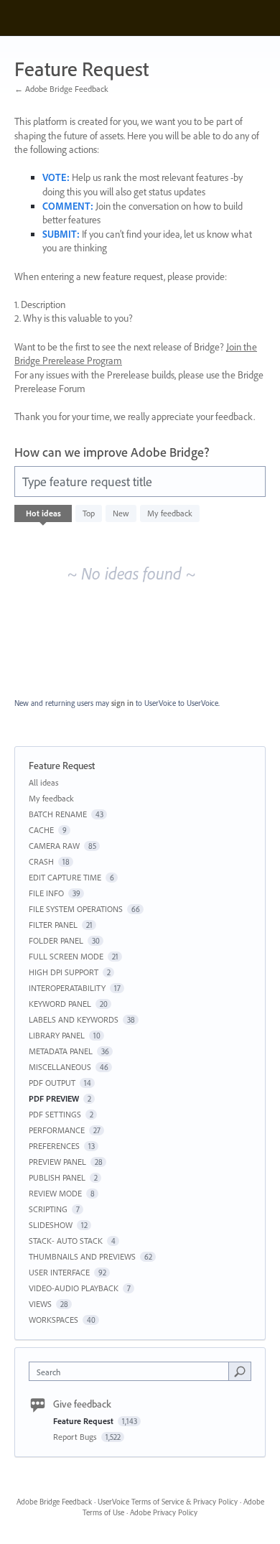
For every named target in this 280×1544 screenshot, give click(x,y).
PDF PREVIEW (54, 1098)
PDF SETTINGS (55, 1114)
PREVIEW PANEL (57, 1161)
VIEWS (40, 1303)
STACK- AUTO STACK (66, 1240)
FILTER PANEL (53, 924)
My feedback (169, 513)
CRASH (41, 861)
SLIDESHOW (51, 1224)
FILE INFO (46, 893)
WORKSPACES (53, 1319)
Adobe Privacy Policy (163, 1512)
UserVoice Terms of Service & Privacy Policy (168, 1502)
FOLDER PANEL (56, 940)
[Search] (239, 1371)
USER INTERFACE (59, 1272)
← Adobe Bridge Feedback (61, 88)
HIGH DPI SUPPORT (63, 972)
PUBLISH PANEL (57, 1177)
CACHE (41, 829)
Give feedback (82, 1403)
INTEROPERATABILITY (67, 987)
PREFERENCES (54, 1145)
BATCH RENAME (58, 814)
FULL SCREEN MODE (66, 956)
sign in (122, 703)
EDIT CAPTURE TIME (65, 877)
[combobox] (132, 1371)
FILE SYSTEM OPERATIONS (76, 908)
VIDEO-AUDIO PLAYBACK (73, 1288)
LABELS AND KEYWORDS (73, 1019)
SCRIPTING (48, 1209)
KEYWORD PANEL (60, 1003)
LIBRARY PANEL (57, 1035)
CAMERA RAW (54, 845)
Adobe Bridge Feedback (54, 1502)
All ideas (44, 782)
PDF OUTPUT (52, 1082)
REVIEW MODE (55, 1193)
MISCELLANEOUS (60, 1066)
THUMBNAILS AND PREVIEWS (82, 1256)
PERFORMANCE (57, 1130)
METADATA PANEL (61, 1051)
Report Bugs (76, 1436)
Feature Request (84, 1420)
